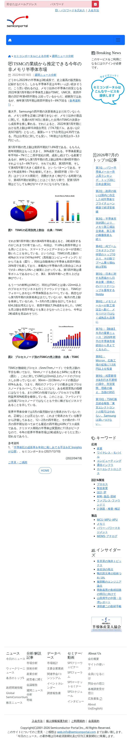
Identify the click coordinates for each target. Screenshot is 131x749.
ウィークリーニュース (15, 670)
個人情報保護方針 (57, 721)
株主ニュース (14, 702)
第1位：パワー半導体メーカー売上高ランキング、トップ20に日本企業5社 (106, 176)
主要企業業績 (55, 668)
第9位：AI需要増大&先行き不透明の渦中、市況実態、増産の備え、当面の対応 (106, 384)
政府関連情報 (14, 687)
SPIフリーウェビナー (75, 665)
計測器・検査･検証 (108, 509)
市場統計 (52, 663)
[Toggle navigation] (118, 39)
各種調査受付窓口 (96, 691)
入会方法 (93, 10)
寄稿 (29, 700)
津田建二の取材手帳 (109, 606)
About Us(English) (95, 706)
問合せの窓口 (96, 683)
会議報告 (32, 685)
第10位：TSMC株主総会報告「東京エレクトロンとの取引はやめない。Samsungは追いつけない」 (106, 411)
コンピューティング (109, 461)
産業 (99, 448)
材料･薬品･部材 (106, 496)
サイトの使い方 (96, 666)
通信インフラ (105, 465)
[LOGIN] (95, 4)
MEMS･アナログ (107, 536)
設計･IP (101, 492)
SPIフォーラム (75, 674)
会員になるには (96, 676)
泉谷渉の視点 (105, 569)
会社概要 (93, 659)
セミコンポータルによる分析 (31, 56)
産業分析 (32, 674)
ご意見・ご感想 (17, 462)
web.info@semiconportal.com (76, 732)
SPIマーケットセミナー (75, 684)
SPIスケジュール (75, 694)
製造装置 (102, 488)
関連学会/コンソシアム (54, 676)
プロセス (102, 484)
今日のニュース (15, 659)
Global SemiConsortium (17, 695)
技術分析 (32, 668)
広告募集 (94, 698)
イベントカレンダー (55, 685)
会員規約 (93, 721)
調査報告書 (54, 693)
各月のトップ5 (15, 678)
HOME (45, 470)
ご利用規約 (78, 721)
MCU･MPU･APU (107, 520)
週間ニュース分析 (63, 56)
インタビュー (76, 701)
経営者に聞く (35, 679)
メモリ (101, 524)
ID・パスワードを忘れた (70, 10)
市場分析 (32, 663)
